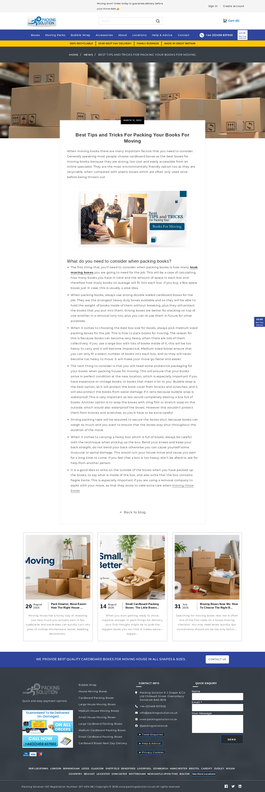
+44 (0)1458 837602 (153, 706)
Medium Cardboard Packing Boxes (102, 730)
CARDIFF (206, 768)
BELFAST (89, 774)
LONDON (55, 768)
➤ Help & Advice (150, 743)
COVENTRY (75, 774)
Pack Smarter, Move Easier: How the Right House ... (69, 605)
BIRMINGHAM (71, 768)
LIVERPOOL (144, 768)
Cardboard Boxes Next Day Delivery (103, 743)
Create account (233, 6)
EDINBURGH (160, 768)
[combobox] (126, 20)
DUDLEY (219, 768)
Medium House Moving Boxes (99, 710)
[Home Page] (42, 20)
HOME (73, 54)
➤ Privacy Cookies (151, 752)
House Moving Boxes (93, 691)
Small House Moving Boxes (97, 717)
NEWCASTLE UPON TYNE (162, 774)
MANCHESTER (178, 768)
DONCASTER (119, 774)
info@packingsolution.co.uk (159, 712)
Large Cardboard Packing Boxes (100, 723)
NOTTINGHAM (137, 774)
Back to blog (135, 512)
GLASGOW (97, 768)
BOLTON (185, 774)
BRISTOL (194, 768)
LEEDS (85, 768)
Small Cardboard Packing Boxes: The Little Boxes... (142, 605)
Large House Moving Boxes (97, 704)
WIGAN (230, 768)
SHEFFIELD (112, 768)
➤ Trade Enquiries (151, 734)
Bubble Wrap (87, 684)
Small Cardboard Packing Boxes (100, 736)
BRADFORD (128, 768)
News (88, 54)
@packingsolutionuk (154, 725)
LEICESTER (103, 774)
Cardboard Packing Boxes (96, 697)
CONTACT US (217, 659)
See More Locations (204, 774)
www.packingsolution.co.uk (158, 719)
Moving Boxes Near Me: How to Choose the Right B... (219, 605)
